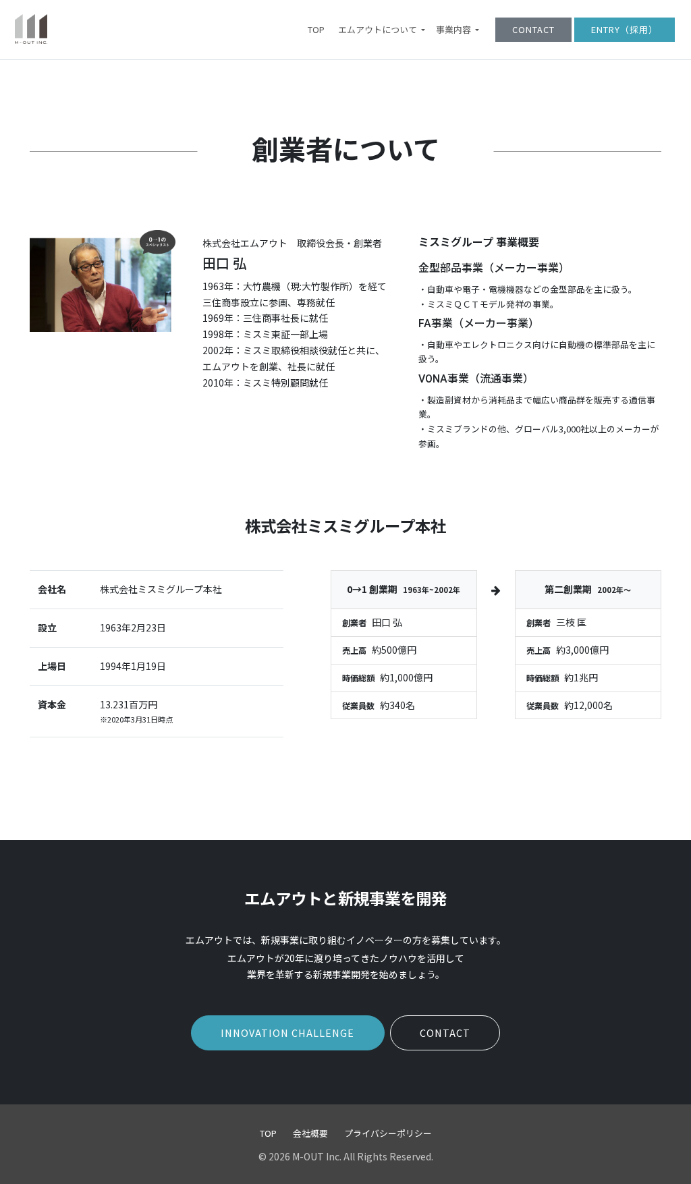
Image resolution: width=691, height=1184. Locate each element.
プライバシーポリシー (388, 1133)
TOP (316, 29)
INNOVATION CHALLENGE (287, 1032)
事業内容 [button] (454, 29)
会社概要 (310, 1133)
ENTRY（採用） (624, 29)
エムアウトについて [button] (378, 29)
